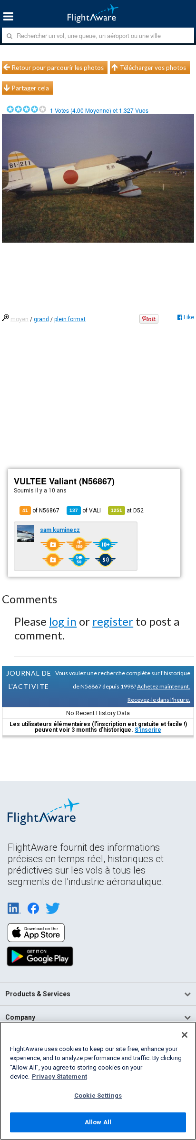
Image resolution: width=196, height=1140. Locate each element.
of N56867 (40, 510)
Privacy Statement (59, 1076)
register (112, 621)
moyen (19, 319)
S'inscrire (148, 730)
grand (41, 319)
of (85, 510)
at (127, 510)
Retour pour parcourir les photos (58, 67)
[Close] (184, 1034)
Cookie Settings (98, 1095)
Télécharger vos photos (153, 67)
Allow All (98, 1122)
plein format (70, 319)
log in (63, 621)
